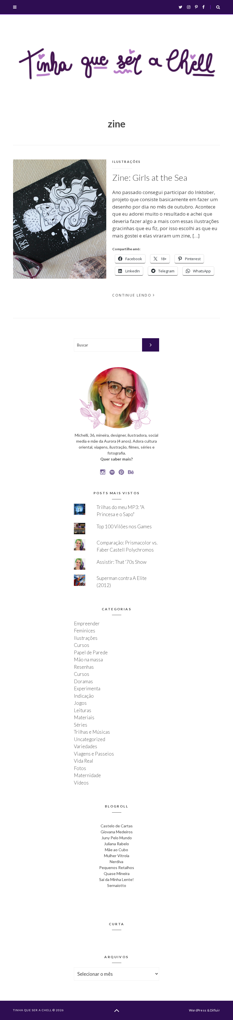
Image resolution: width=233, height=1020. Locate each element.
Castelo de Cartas (117, 825)
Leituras (82, 710)
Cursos (81, 645)
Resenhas (84, 667)
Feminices (84, 631)
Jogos (80, 703)
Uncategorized (89, 739)
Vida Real (83, 761)
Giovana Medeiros (117, 831)
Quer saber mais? (116, 459)
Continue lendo (131, 295)
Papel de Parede (91, 652)
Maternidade (87, 775)
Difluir (215, 1010)
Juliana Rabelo (116, 843)
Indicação (84, 696)
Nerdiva (116, 861)
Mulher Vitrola (116, 855)
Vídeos (81, 783)
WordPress (197, 1010)
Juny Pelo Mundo (116, 837)
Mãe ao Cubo (116, 849)
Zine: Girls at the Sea (149, 177)
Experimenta (87, 688)
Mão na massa (88, 660)
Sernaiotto (116, 885)
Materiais (84, 717)
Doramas (83, 681)
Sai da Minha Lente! (116, 879)
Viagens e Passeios (94, 754)
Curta (116, 924)
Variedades (85, 746)
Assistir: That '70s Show (122, 562)
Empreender (87, 623)
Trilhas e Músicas (92, 732)
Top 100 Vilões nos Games (124, 526)
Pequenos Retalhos (116, 867)
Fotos (80, 768)
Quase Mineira (117, 873)
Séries (80, 725)
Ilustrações (126, 161)
